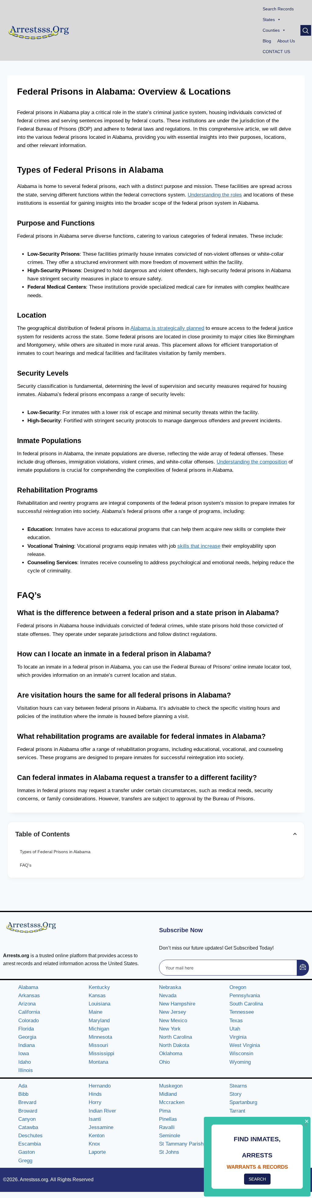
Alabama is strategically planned (167, 328)
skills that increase (198, 546)
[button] (305, 30)
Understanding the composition (252, 462)
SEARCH (257, 1179)
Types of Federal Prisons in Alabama (55, 851)
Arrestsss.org (34, 1179)
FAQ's (25, 865)
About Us (286, 40)
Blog (267, 40)
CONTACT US (276, 51)
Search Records (278, 8)
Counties (271, 30)
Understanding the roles (215, 195)
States (269, 19)
